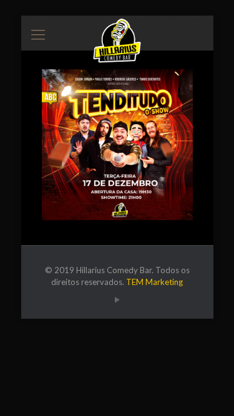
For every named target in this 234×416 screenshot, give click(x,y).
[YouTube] (117, 299)
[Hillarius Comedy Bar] (117, 31)
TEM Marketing (154, 282)
